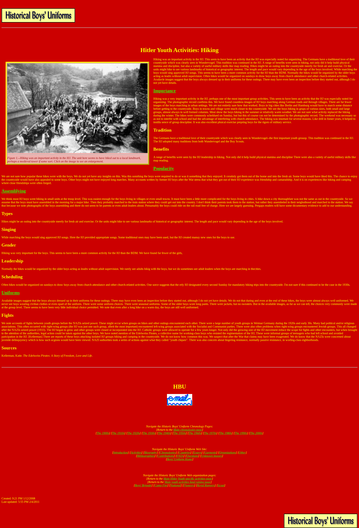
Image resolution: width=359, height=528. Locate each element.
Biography (150, 452)
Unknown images (211, 455)
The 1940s (164, 433)
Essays (197, 452)
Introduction (120, 452)
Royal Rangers (206, 485)
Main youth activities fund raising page (188, 482)
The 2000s (256, 433)
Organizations (227, 452)
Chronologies (168, 452)
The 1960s (195, 433)
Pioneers (189, 485)
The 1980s (225, 433)
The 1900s (103, 433)
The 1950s (179, 433)
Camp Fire (160, 485)
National (175, 485)
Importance (164, 90)
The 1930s (149, 433)
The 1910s (118, 433)
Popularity (163, 168)
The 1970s (210, 433)
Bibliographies (145, 455)
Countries (184, 452)
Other (242, 452)
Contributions (165, 455)
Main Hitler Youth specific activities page (187, 478)
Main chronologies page (187, 429)
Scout (221, 485)
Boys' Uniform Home (179, 459)
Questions (192, 455)
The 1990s (241, 433)
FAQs (180, 455)
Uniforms (10, 292)
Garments (210, 452)
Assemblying (13, 191)
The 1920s (133, 433)
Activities (136, 452)
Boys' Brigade (143, 485)
